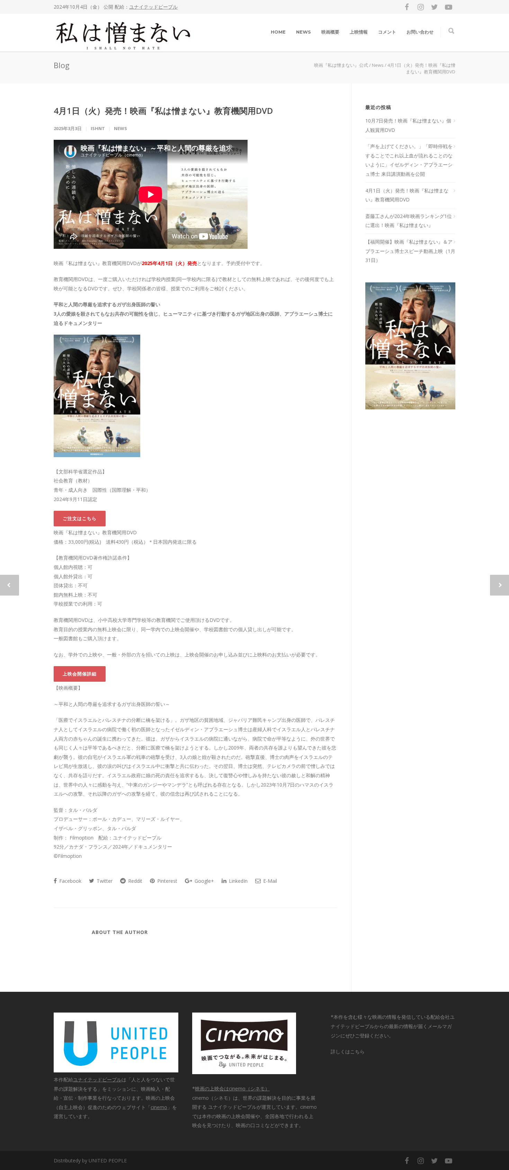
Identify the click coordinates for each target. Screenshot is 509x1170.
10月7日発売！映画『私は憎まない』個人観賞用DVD (408, 125)
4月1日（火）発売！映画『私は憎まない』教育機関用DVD (163, 110)
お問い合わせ (420, 32)
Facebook (69, 881)
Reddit (134, 881)
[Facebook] (407, 7)
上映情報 (359, 32)
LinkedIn (237, 881)
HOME (278, 32)
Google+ (203, 881)
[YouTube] (448, 7)
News (120, 128)
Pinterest (166, 881)
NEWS (303, 32)
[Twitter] (434, 7)
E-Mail (269, 881)
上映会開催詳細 (80, 674)
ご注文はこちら (80, 518)
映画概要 (330, 32)
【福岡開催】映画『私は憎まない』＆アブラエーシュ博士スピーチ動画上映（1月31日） (410, 250)
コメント (387, 32)
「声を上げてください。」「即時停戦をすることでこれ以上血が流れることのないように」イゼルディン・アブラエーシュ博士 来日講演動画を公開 (409, 160)
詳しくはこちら (348, 1051)
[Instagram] (421, 7)
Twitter (104, 881)
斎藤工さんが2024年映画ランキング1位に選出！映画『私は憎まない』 (408, 221)
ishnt (98, 128)
